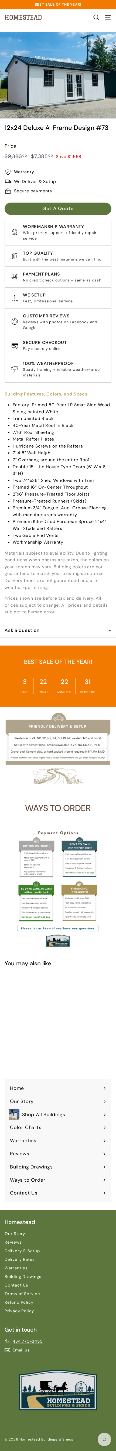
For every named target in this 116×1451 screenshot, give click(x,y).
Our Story (15, 1233)
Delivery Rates (20, 1259)
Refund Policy (19, 1302)
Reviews (13, 1242)
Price (10, 146)
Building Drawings (23, 1276)
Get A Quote (58, 208)
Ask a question (22, 630)
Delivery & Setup (22, 1251)
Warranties (16, 1268)
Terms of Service (22, 1293)
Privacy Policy (19, 1311)
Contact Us (16, 1285)
